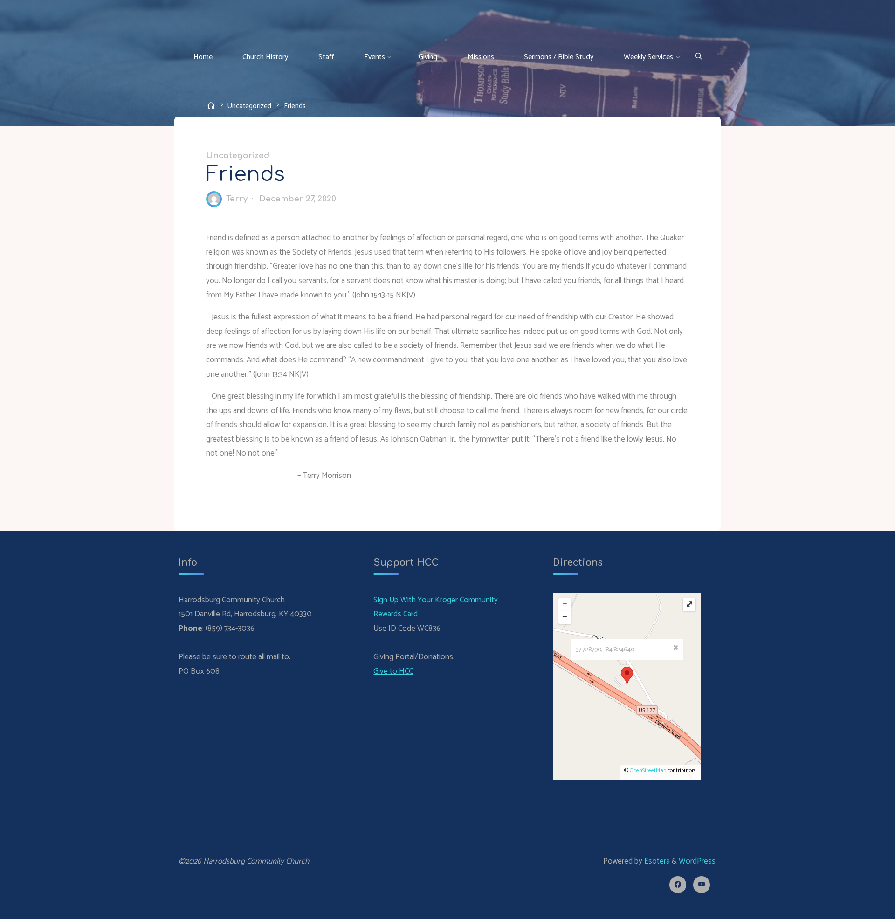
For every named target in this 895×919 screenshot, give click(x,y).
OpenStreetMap (648, 770)
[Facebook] (678, 884)
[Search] (698, 57)
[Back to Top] (859, 906)
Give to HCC (393, 671)
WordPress (697, 861)
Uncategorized (249, 105)
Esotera (656, 861)
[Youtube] (701, 884)
